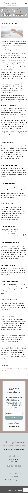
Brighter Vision (18, 490)
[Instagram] (12, 466)
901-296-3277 (15, 476)
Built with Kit (14, 426)
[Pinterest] (16, 466)
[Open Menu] (26, 3)
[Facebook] (8, 466)
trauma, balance (19, 20)
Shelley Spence (8, 20)
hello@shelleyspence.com (15, 480)
